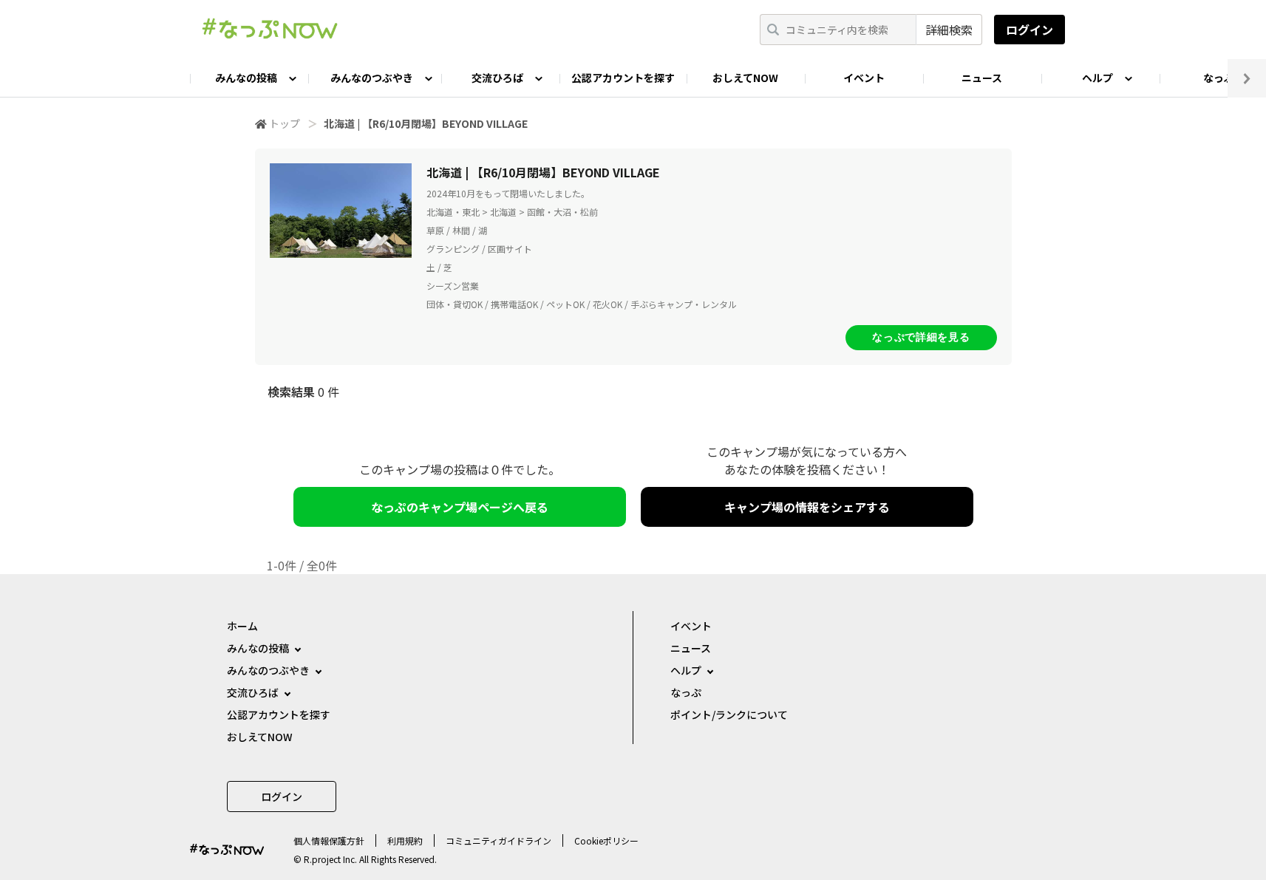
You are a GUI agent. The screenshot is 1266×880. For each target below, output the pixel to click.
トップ (284, 123)
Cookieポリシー (606, 840)
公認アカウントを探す (623, 77)
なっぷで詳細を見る (921, 337)
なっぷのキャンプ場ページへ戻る (459, 507)
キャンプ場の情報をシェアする (807, 507)
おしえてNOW (745, 77)
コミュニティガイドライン (498, 840)
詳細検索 (949, 29)
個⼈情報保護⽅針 (328, 840)
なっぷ (685, 692)
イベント (864, 77)
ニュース (982, 77)
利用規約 (405, 840)
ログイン (1029, 29)
